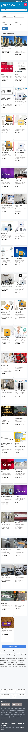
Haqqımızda (21, 723)
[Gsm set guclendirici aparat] (20, 147)
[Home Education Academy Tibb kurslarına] (7, 359)
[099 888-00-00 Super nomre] (7, 465)
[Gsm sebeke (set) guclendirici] (7, 306)
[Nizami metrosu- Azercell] (20, 42)
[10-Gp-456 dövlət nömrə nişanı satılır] (7, 597)
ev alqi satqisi (12, 689)
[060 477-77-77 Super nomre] (7, 174)
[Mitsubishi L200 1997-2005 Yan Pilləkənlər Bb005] (7, 438)
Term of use (13, 723)
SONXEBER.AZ (17, 704)
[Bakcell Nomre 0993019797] (7, 94)
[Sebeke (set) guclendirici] (20, 306)
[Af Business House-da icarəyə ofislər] (20, 174)
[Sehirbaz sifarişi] (20, 359)
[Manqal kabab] (7, 571)
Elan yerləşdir (25, 4)
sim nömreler (11, 692)
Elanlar (18, 1)
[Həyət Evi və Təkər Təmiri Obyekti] (20, 465)
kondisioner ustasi (5, 697)
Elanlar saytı (4, 7)
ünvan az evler (21, 689)
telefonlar (14, 694)
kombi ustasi (22, 694)
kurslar (13, 697)
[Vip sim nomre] (20, 491)
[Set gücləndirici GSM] (7, 200)
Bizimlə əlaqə (24, 1)
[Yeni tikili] (7, 385)
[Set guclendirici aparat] (7, 280)
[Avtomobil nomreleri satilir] (20, 68)
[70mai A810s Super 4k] (20, 597)
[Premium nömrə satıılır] (7, 412)
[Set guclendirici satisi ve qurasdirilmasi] (20, 280)
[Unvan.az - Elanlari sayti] (8, 4)
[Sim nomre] (7, 623)
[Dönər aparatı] (20, 544)
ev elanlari (3, 689)
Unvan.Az (3, 701)
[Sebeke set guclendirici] (20, 121)
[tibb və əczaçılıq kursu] (20, 332)
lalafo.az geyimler (5, 694)
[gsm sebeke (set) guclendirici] (7, 227)
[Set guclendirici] (7, 121)
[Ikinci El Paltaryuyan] (7, 544)
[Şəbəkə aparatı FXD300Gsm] (20, 200)
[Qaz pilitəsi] (20, 571)
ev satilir (3, 692)
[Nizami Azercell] (7, 42)
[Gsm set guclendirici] (20, 94)
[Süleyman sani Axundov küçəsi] (20, 412)
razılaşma (3, 725)
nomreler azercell (21, 692)
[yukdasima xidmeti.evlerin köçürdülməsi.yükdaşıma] (20, 438)
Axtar (5, 28)
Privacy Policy (4, 723)
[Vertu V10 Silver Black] (20, 385)
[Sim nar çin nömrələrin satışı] (7, 68)
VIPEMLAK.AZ (5, 704)
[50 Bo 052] (20, 518)
